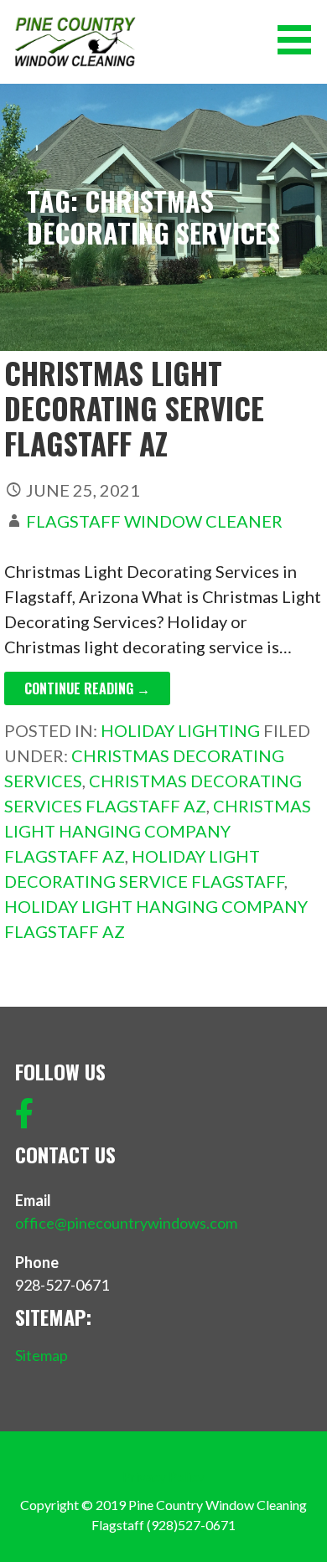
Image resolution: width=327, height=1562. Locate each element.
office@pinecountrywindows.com (126, 1223)
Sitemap (41, 1355)
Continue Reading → (87, 688)
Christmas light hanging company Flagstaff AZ (157, 831)
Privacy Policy (163, 1476)
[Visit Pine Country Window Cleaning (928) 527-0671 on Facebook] (24, 1119)
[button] (300, 39)
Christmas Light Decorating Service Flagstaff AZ (134, 408)
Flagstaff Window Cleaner (154, 521)
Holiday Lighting (180, 730)
